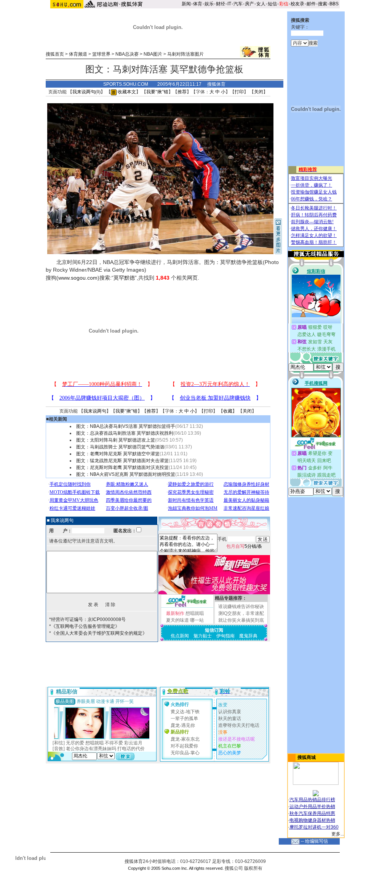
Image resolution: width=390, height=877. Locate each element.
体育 (197, 3)
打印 (239, 91)
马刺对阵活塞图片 (185, 54)
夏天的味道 (177, 620)
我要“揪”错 (157, 91)
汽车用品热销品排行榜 (312, 799)
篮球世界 (101, 54)
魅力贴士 (202, 636)
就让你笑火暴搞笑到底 (241, 620)
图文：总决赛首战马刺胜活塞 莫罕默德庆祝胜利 (124, 433)
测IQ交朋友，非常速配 (241, 613)
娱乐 (209, 3)
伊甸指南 (225, 636)
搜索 (322, 3)
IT (229, 3)
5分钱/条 (244, 546)
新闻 (186, 3)
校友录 (297, 3)
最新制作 (175, 613)
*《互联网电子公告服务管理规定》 (84, 626)
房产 (249, 3)
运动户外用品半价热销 (312, 806)
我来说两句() (86, 91)
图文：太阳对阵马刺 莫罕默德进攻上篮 (115, 440)
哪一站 (197, 620)
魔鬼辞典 (248, 636)
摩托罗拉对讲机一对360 (314, 827)
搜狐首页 (55, 54)
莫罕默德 (124, 278)
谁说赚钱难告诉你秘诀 (241, 606)
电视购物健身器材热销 (312, 820)
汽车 (238, 3)
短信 (272, 3)
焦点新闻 (180, 636)
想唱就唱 (194, 613)
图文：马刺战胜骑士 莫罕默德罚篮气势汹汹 (120, 447)
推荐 (182, 91)
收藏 (227, 411)
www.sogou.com (78, 278)
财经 (220, 3)
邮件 (311, 3)
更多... (337, 834)
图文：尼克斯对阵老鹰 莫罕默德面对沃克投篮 (122, 467)
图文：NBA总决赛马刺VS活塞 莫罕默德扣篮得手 (125, 426)
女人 (260, 3)
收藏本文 (126, 91)
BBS (334, 3)
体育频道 (78, 54)
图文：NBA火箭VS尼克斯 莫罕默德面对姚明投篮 (125, 474)
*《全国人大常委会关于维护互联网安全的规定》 (98, 633)
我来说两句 (94, 411)
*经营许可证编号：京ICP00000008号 (87, 619)
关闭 (258, 91)
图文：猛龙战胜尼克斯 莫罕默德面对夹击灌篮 (122, 460)
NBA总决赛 (127, 54)
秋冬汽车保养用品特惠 (312, 813)
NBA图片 (153, 54)
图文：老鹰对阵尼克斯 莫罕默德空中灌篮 (118, 453)
